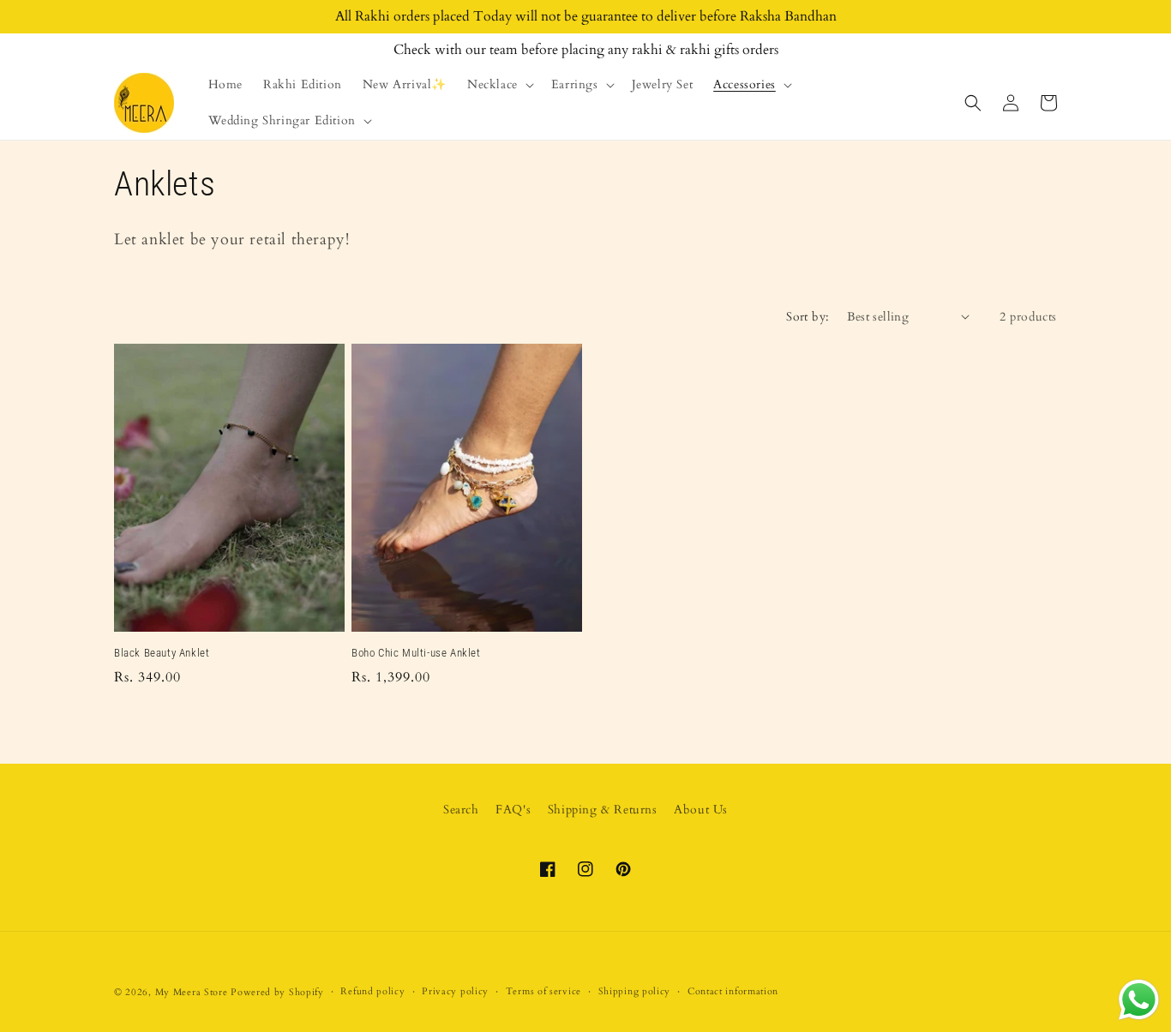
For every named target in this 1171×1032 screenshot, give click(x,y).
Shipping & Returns (603, 809)
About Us (701, 809)
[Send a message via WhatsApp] (1138, 999)
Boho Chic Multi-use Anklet (416, 652)
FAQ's (513, 809)
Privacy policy (455, 991)
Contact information (733, 991)
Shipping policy (634, 991)
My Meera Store (191, 992)
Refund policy (372, 991)
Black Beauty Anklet (161, 652)
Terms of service (543, 991)
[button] (499, 85)
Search (461, 809)
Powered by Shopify (277, 992)
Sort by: (807, 317)
